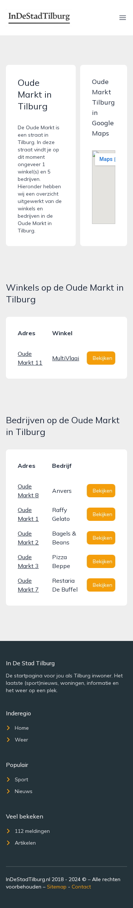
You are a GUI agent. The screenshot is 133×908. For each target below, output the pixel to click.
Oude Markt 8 (28, 491)
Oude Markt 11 (30, 358)
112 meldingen (32, 831)
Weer (21, 739)
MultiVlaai (65, 358)
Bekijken (102, 358)
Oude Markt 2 (28, 538)
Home (22, 728)
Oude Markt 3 (28, 561)
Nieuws (24, 791)
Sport (21, 779)
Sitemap (56, 886)
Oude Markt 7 (28, 585)
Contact (81, 886)
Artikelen (25, 842)
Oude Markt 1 (28, 514)
